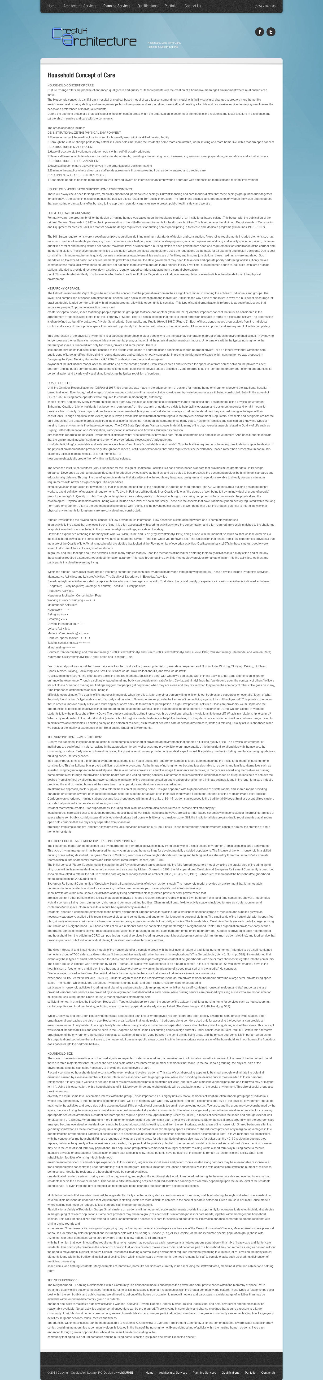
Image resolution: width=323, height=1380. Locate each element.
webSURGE (125, 1372)
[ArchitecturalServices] (80, 6)
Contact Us (268, 1372)
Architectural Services (173, 1372)
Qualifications (230, 1372)
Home (149, 1372)
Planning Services (204, 1372)
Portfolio (250, 1372)
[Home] (52, 6)
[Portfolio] (171, 6)
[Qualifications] (148, 6)
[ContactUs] (193, 6)
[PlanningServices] (117, 6)
